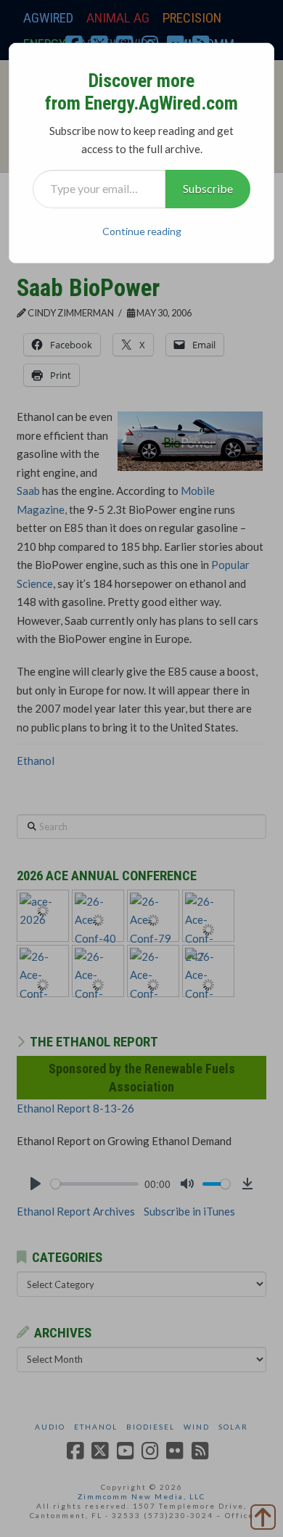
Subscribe (208, 188)
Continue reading (141, 231)
